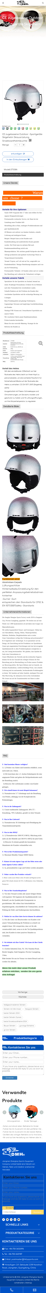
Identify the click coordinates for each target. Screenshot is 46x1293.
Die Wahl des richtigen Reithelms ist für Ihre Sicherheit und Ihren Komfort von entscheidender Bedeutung (23, 1135)
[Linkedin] (7, 1219)
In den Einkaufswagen (17, 160)
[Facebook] (3, 1219)
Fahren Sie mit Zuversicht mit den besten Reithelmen (23, 1132)
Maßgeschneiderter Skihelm (15, 1005)
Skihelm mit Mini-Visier (12, 1009)
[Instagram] (18, 1219)
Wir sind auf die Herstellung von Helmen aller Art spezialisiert (23, 1137)
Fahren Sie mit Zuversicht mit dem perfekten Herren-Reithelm (23, 1129)
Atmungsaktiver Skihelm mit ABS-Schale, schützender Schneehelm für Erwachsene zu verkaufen (14, 1121)
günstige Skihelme (26, 1026)
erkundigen (16, 154)
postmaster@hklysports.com (24, 1259)
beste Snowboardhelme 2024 (15, 1021)
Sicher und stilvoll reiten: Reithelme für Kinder (21, 1126)
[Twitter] (11, 1219)
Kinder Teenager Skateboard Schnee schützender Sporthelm (31, 1121)
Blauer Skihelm (9, 1026)
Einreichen (10, 1078)
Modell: (7, 170)
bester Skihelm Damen (12, 1017)
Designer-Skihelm (32, 1009)
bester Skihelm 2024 (12, 1013)
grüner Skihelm (10, 1030)
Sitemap (28, 1283)
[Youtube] (15, 1219)
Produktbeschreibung (12, 175)
